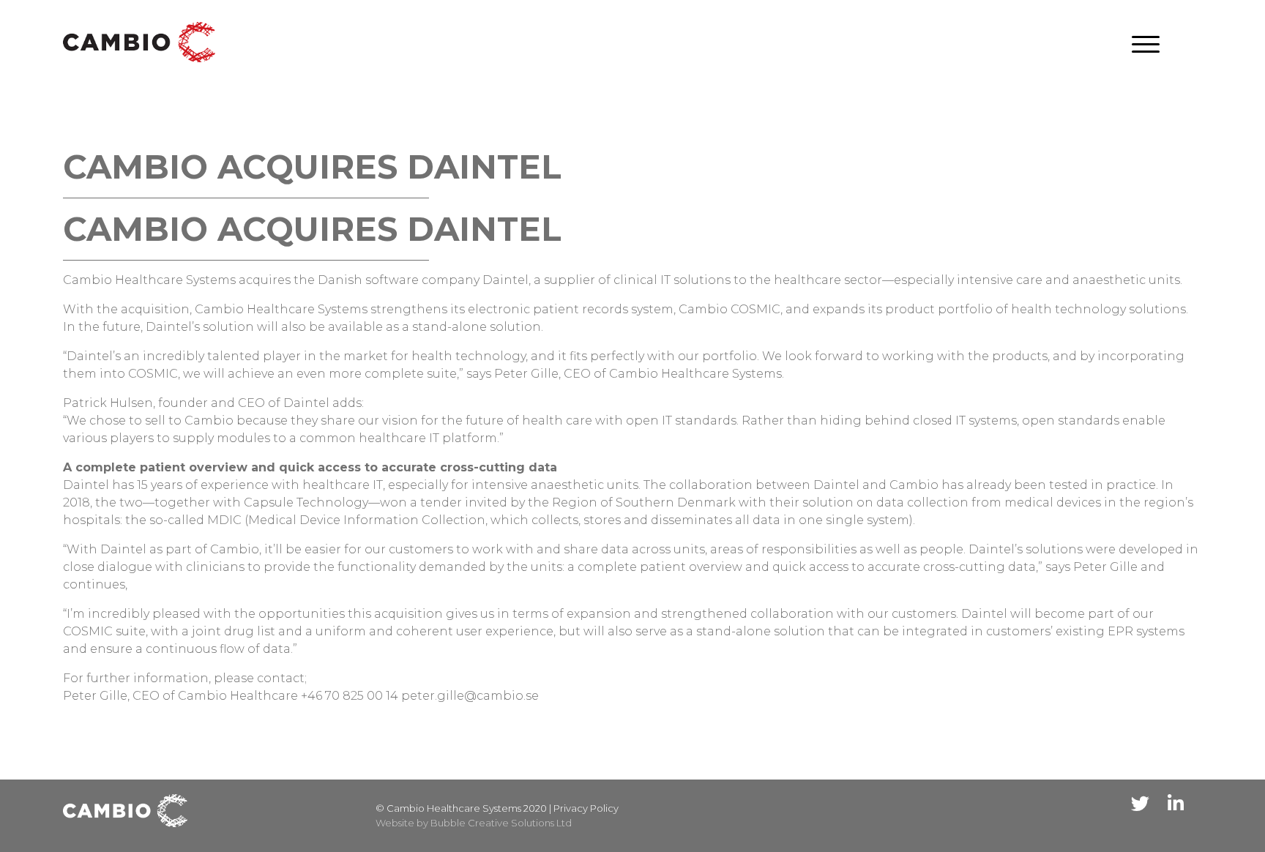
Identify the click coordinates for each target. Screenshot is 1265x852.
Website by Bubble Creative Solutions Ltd (474, 823)
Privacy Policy (586, 808)
